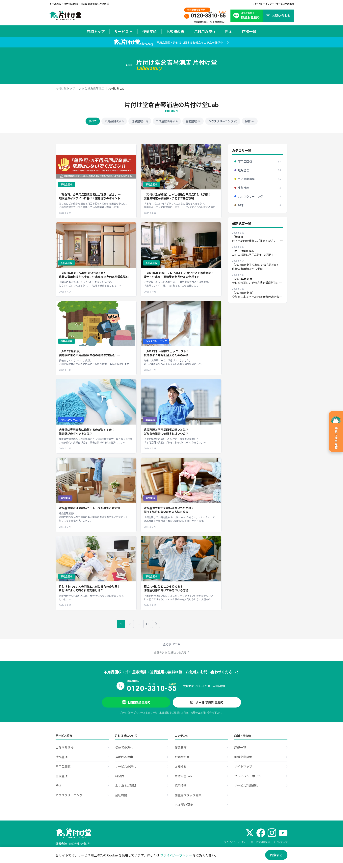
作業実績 (149, 31)
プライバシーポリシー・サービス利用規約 (273, 3)
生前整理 (193, 121)
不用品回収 (114, 121)
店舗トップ (96, 31)
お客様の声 (175, 31)
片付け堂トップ (65, 88)
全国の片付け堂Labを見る (170, 652)
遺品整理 (140, 121)
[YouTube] (283, 832)
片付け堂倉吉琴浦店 (91, 88)
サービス (121, 31)
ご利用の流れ (204, 31)
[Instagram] (272, 832)
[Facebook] (260, 832)
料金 (228, 31)
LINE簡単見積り (139, 702)
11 (147, 624)
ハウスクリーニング (222, 121)
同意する (276, 854)
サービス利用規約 (159, 712)
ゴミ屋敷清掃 (167, 121)
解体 (249, 121)
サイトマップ (280, 842)
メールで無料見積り (209, 702)
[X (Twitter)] (249, 832)
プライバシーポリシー (131, 712)
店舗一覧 (249, 31)
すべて (93, 121)
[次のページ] (156, 624)
